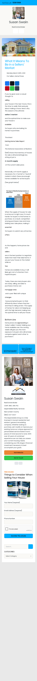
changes (8, 297)
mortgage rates (11, 290)
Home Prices (19, 76)
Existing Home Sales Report (14, 141)
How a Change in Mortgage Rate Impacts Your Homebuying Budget (27, 349)
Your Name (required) (12, 502)
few (6, 266)
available (8, 124)
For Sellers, (10, 76)
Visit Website (18, 453)
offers (7, 235)
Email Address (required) (13, 510)
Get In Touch (18, 458)
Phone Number (9, 518)
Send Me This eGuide (18, 536)
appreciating (22, 323)
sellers (7, 252)
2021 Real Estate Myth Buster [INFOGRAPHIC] (10, 351)
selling (7, 100)
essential (8, 227)
